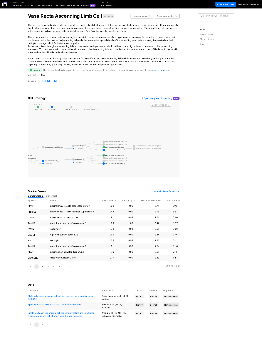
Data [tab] (202, 44)
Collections (17, 5)
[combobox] (161, 105)
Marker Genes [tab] (207, 39)
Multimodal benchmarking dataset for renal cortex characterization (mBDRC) (61, 297)
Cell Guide (60, 5)
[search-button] (201, 16)
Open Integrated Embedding (158, 98)
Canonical (51, 196)
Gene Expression (44, 5)
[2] (45, 80)
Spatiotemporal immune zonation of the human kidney (54, 304)
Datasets (29, 5)
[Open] (168, 105)
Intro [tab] (202, 29)
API (102, 5)
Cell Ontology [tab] (206, 34)
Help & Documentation (249, 4)
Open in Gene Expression (167, 191)
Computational (36, 196)
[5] (55, 80)
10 (71, 266)
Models (110, 5)
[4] (52, 80)
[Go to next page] (76, 266)
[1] (42, 80)
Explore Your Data (225, 4)
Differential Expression (78, 5)
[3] (48, 80)
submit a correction (160, 70)
